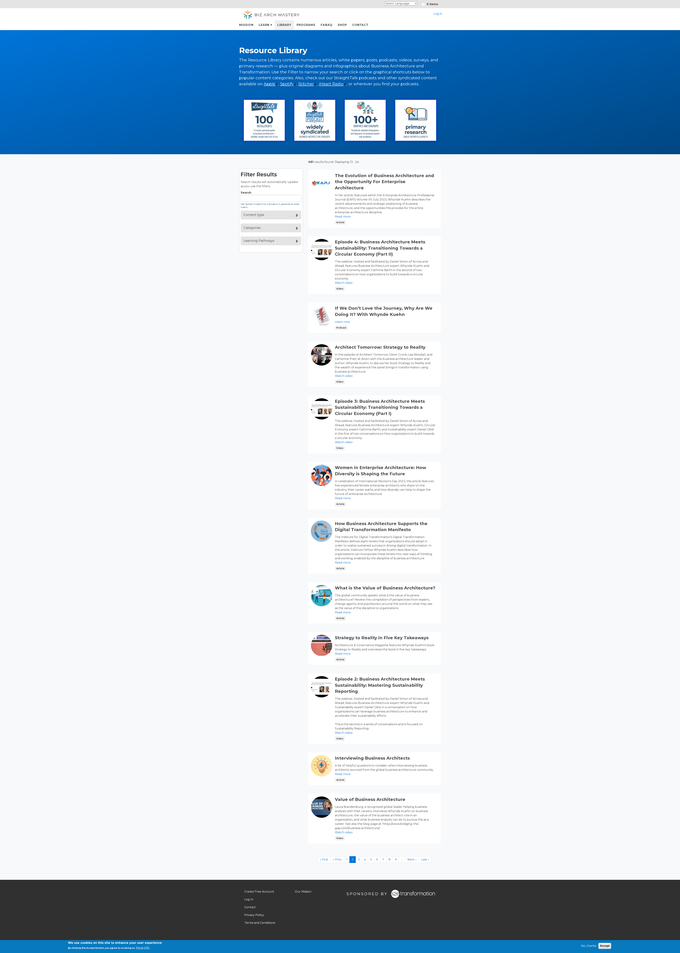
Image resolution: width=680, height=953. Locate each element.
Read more (343, 216)
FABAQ (326, 25)
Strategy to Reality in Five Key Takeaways (382, 637)
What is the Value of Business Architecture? (385, 587)
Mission (246, 25)
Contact (360, 25)
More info (142, 947)
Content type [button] (253, 215)
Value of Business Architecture (370, 799)
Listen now (342, 322)
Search (246, 192)
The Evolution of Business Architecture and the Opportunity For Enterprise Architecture (384, 182)
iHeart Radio (331, 83)
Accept (605, 945)
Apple (269, 83)
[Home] (270, 15)
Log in (438, 13)
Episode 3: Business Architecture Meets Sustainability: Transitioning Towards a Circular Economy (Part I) (380, 407)
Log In (248, 899)
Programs (306, 25)
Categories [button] (252, 228)
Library (284, 25)
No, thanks (588, 946)
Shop (342, 25)
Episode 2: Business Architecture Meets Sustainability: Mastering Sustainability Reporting (380, 685)
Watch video (344, 283)
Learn (262, 26)
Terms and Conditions (259, 922)
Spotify (287, 83)
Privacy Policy (254, 915)
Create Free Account (259, 891)
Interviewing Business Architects (372, 758)
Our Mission (303, 891)
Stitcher (306, 83)
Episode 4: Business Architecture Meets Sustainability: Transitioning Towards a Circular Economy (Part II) (380, 248)
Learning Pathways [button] (258, 241)
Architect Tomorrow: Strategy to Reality (380, 347)
